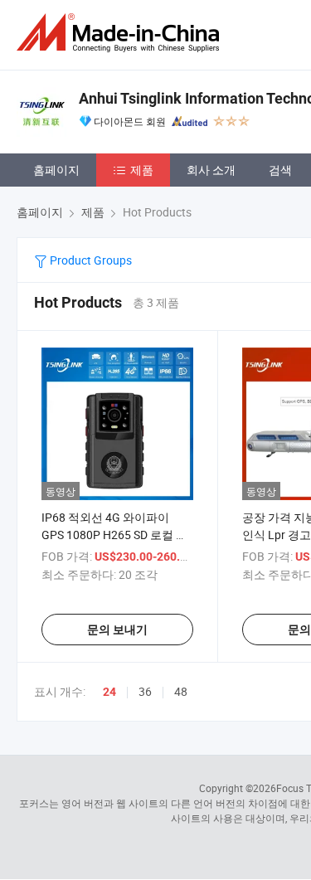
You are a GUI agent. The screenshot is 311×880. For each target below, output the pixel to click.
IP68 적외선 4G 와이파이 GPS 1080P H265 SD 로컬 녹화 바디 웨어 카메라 (114, 534)
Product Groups (89, 260)
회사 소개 (211, 169)
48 (180, 691)
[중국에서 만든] (121, 32)
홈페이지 (56, 169)
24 (109, 691)
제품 (141, 169)
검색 (280, 169)
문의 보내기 (117, 629)
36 (145, 691)
